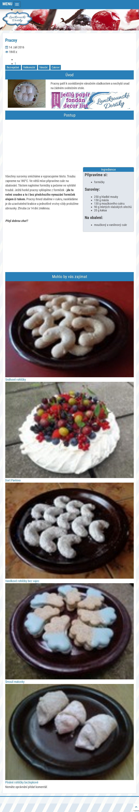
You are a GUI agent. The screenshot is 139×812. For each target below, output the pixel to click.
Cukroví (55, 67)
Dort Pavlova (13, 480)
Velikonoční (29, 67)
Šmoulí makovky (15, 681)
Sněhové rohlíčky (15, 379)
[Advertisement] (69, 143)
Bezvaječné (13, 67)
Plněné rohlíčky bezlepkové (21, 782)
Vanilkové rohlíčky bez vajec (22, 581)
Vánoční (43, 67)
